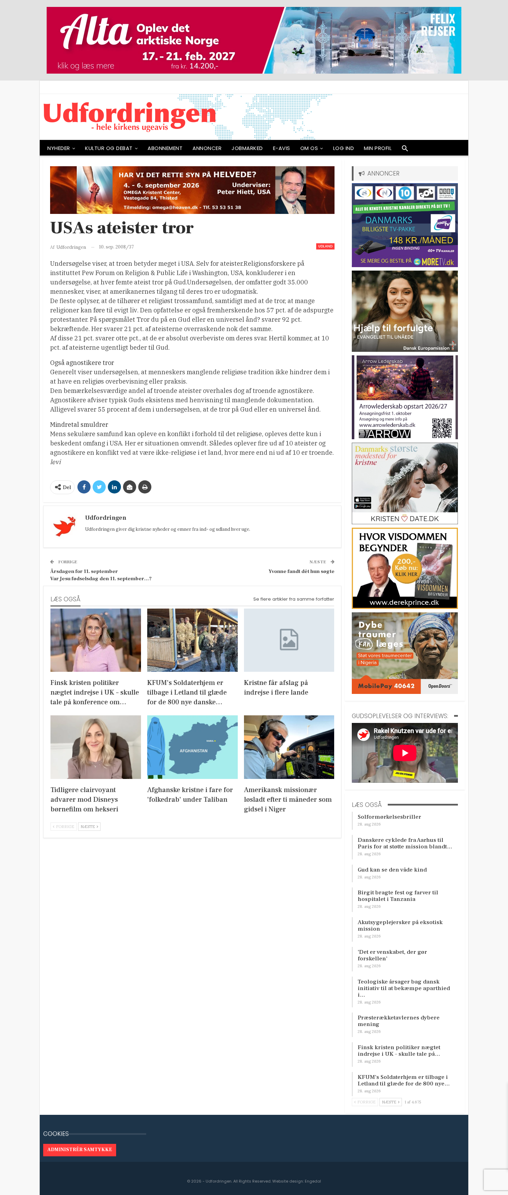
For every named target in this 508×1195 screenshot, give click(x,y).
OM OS (309, 148)
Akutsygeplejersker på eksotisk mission (400, 926)
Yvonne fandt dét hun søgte (302, 571)
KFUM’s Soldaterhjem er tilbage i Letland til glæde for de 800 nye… (404, 1080)
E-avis (281, 148)
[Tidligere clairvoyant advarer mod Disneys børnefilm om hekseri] (95, 747)
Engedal (313, 1181)
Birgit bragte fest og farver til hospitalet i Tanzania (398, 896)
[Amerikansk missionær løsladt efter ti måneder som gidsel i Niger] (289, 747)
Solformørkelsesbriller (389, 817)
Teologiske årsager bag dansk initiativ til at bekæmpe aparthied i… (404, 988)
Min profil (378, 148)
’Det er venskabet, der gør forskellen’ (392, 955)
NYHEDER (58, 148)
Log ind (343, 148)
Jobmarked (247, 148)
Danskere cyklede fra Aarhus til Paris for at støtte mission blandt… (405, 843)
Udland (325, 246)
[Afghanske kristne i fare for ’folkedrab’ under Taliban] (192, 747)
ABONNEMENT (165, 148)
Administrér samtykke (79, 1150)
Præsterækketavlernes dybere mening (399, 1021)
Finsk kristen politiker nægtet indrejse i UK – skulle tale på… (399, 1051)
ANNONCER (207, 148)
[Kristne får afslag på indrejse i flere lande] (289, 640)
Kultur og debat (109, 148)
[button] (405, 150)
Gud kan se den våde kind (392, 870)
